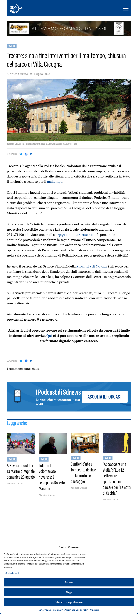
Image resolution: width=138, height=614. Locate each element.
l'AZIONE (12, 46)
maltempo (54, 181)
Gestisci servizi (12, 573)
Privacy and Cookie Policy (51, 610)
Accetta (69, 582)
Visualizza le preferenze (69, 602)
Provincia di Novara (91, 266)
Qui (49, 336)
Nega (69, 592)
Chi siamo (94, 610)
